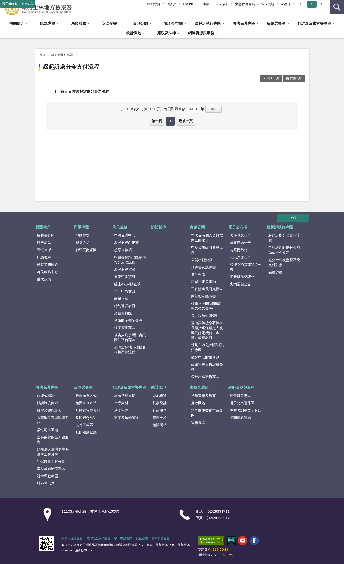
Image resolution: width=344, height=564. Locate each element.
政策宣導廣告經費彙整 (207, 367)
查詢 (337, 7)
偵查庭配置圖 (86, 250)
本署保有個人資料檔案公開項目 (207, 238)
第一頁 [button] (157, 121)
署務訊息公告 (240, 235)
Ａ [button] (311, 4)
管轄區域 (44, 250)
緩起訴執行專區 (208, 23)
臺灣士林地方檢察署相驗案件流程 (130, 350)
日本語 (204, 4)
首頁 (42, 55)
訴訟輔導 (109, 23)
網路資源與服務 (201, 33)
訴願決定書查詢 (203, 282)
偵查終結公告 (240, 242)
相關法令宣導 (86, 403)
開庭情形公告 (240, 250)
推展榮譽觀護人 (49, 410)
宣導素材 (121, 403)
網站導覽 (153, 4)
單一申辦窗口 (124, 291)
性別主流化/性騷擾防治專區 (207, 347)
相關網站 (160, 425)
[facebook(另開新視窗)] (254, 541)
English (188, 4)
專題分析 (160, 418)
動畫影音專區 (240, 396)
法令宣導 (121, 410)
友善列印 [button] (296, 78)
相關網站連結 (240, 418)
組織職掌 (44, 257)
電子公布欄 (173, 23)
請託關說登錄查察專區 (207, 413)
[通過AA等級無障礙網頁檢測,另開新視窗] (211, 541)
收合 (293, 218)
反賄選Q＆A (85, 418)
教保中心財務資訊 (205, 357)
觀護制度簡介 (47, 403)
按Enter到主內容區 (17, 4)
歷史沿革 (44, 242)
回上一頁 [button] (273, 78)
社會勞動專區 (47, 476)
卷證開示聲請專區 (128, 320)
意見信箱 (142, 538)
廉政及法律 (166, 33)
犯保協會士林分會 (51, 461)
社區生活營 (46, 483)
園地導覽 (160, 396)
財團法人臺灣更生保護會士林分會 (53, 452)
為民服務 (78, 23)
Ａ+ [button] (322, 4)
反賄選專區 (276, 23)
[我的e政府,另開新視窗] (231, 541)
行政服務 (160, 410)
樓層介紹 (83, 242)
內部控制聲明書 (203, 296)
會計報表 (198, 274)
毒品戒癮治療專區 (51, 469)
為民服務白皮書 (126, 242)
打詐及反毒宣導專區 (314, 23)
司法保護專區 (244, 23)
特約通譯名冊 (124, 306)
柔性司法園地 (47, 430)
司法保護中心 (124, 235)
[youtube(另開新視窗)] (242, 541)
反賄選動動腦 (86, 432)
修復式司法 (46, 396)
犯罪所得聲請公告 (244, 277)
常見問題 (267, 4)
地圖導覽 (83, 235)
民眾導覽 (47, 23)
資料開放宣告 (160, 538)
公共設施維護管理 (205, 316)
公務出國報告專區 (205, 377)
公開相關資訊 (201, 260)
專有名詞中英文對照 (245, 410)
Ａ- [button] (301, 4)
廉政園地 (198, 403)
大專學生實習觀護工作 (53, 420)
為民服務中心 (47, 272)
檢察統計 (160, 403)
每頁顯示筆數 (174, 109)
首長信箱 (222, 4)
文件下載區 (84, 425)
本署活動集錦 (124, 396)
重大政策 (44, 279)
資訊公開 (140, 23)
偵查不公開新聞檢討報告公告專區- (207, 306)
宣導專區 (198, 423)
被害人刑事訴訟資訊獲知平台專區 (130, 337)
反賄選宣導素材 (88, 410)
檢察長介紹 (46, 235)
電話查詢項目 (124, 277)
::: (2, 43)
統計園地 (133, 33)
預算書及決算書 (203, 267)
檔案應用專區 (124, 328)
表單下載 (121, 299)
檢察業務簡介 (47, 265)
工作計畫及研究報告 (207, 289)
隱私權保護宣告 (72, 538)
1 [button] (170, 121)
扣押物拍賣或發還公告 (245, 267)
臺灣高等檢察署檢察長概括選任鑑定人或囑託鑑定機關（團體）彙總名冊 (207, 330)
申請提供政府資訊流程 (207, 250)
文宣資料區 (123, 313)
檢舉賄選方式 (86, 396)
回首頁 (171, 4)
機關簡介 (16, 23)
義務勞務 (275, 272)
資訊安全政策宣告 (98, 538)
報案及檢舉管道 (126, 418)
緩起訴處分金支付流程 (71, 67)
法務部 (286, 4)
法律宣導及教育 (203, 396)
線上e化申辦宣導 (127, 284)
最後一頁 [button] (186, 121)
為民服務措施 (124, 269)
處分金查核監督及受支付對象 (284, 262)
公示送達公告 (240, 257)
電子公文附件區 (242, 403)
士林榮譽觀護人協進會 (53, 440)
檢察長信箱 (123, 250)
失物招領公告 (240, 284)
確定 (213, 109)
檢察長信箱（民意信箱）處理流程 (130, 260)
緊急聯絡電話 (245, 4)
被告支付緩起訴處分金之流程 (85, 91)
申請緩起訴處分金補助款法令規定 (284, 250)
